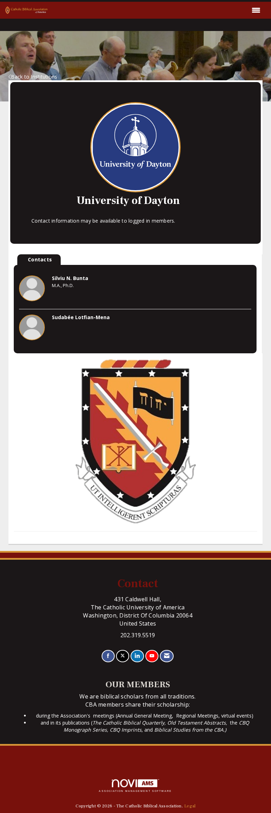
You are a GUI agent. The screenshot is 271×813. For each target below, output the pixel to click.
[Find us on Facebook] (108, 656)
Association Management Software (135, 791)
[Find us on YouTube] (151, 656)
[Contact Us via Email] (167, 656)
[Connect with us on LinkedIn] (137, 656)
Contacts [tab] (40, 259)
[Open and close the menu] (156, 10)
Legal (189, 806)
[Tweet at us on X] (122, 656)
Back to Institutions (34, 76)
